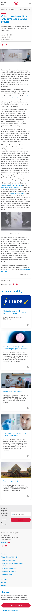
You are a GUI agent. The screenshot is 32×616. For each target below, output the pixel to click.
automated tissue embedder (9, 187)
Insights (8, 9)
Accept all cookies (16, 605)
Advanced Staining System (18, 193)
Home (3, 9)
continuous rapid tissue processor (11, 185)
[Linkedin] (6, 44)
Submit (20, 520)
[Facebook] (2, 44)
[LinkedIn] (17, 284)
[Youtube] (6, 545)
